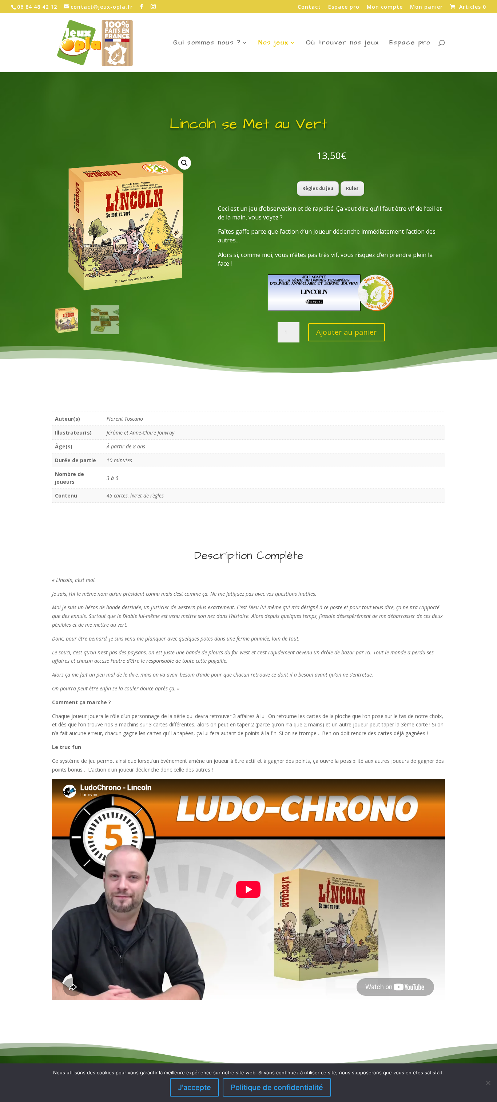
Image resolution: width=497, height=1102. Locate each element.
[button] (184, 163)
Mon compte (385, 7)
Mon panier (426, 7)
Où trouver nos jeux (342, 43)
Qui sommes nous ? (207, 43)
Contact (309, 7)
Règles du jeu (317, 188)
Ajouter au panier (346, 332)
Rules (352, 188)
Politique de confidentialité (277, 1087)
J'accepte (194, 1087)
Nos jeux (273, 43)
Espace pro (343, 7)
